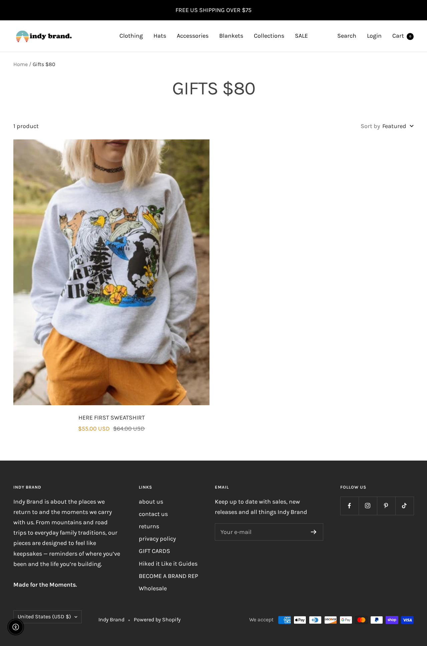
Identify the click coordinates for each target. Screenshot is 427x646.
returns (149, 526)
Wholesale (153, 588)
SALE (301, 35)
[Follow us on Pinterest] (386, 506)
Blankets (231, 35)
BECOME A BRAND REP (168, 576)
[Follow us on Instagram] (368, 506)
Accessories (192, 35)
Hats (159, 35)
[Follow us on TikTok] (404, 506)
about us (151, 501)
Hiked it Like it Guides (168, 563)
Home (20, 64)
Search (346, 35)
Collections (269, 35)
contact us (153, 514)
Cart (401, 35)
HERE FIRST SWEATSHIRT (111, 417)
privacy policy (157, 538)
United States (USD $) (44, 616)
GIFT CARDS (154, 551)
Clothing (131, 35)
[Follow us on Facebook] (349, 506)
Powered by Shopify (157, 619)
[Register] (314, 532)
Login (374, 35)
